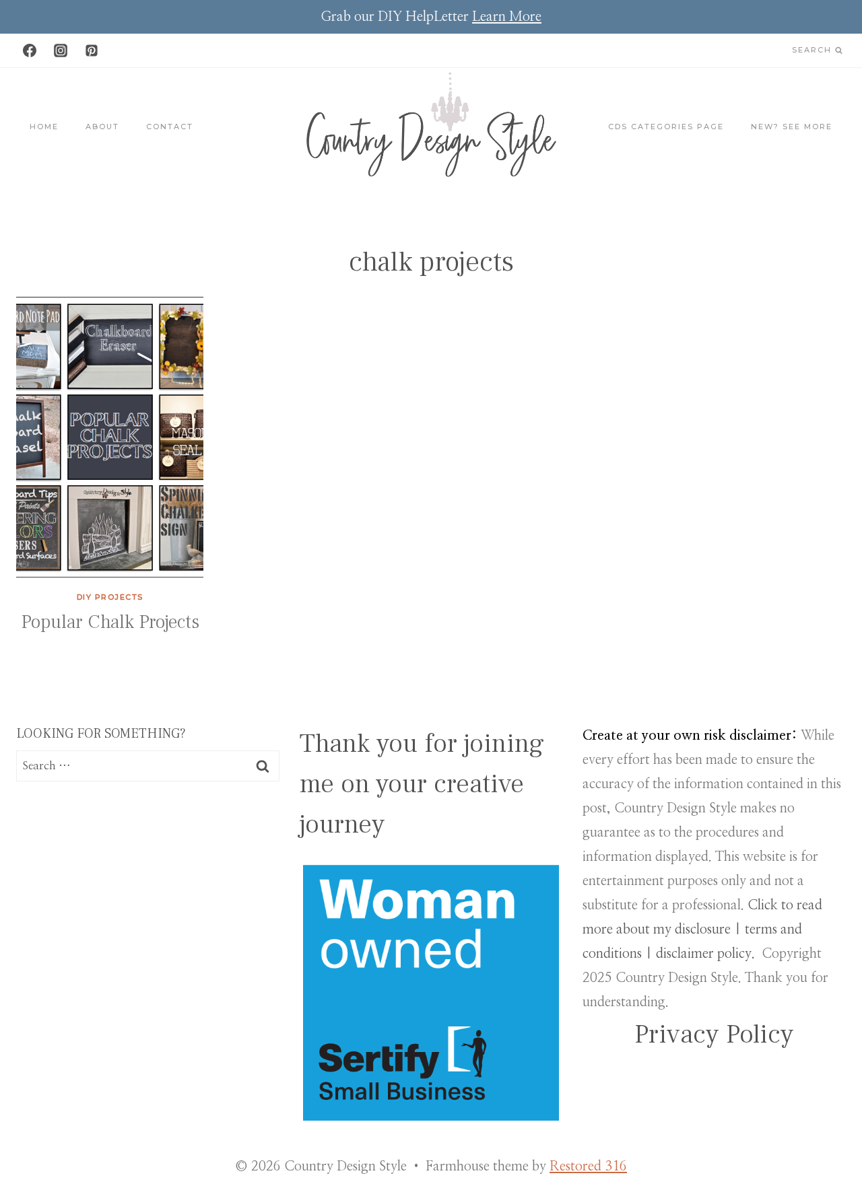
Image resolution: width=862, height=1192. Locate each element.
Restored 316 (588, 1166)
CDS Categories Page (666, 126)
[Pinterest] (91, 50)
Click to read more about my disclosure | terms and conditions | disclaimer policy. (702, 929)
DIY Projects (110, 597)
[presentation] (109, 437)
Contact (169, 126)
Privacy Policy (714, 1034)
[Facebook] (29, 50)
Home (44, 126)
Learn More (506, 17)
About (102, 126)
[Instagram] (60, 50)
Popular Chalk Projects (110, 622)
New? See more (791, 126)
